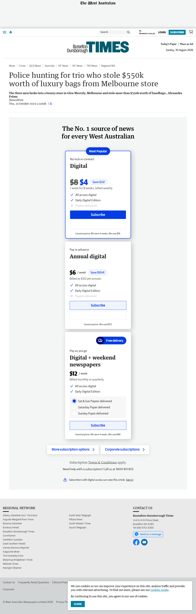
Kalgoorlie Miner (11, 551)
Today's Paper (169, 44)
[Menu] (4, 32)
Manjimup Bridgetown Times (18, 559)
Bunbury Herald (11, 527)
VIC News (77, 65)
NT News (63, 65)
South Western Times (80, 523)
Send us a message (150, 534)
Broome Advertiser (12, 523)
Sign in (129, 479)
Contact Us (9, 582)
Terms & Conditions (102, 462)
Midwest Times (10, 563)
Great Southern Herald (14, 543)
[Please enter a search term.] (128, 32)
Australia (50, 65)
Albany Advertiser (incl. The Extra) (20, 515)
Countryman (9, 535)
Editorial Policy (60, 582)
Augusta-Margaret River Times (18, 519)
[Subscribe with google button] (98, 224)
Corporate (8, 589)
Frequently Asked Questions (33, 582)
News (12, 65)
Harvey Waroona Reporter (16, 547)
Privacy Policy (63, 601)
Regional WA (108, 65)
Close (78, 604)
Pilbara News (75, 519)
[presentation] (74, 401)
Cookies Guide (159, 590)
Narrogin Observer (12, 567)
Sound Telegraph (77, 527)
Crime (22, 65)
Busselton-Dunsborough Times (18, 531)
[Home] (10, 32)
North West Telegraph (80, 515)
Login (162, 32)
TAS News (92, 65)
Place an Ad (186, 44)
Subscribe (177, 32)
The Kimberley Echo (13, 555)
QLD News (35, 65)
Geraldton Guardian (13, 539)
